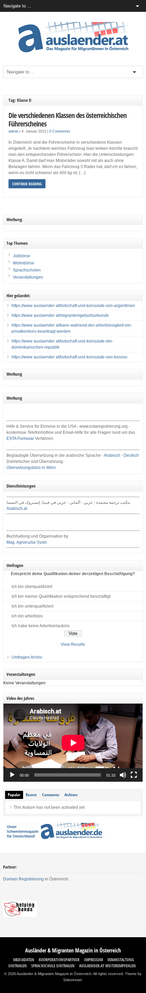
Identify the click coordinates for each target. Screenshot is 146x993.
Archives (71, 795)
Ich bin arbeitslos (27, 616)
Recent (31, 795)
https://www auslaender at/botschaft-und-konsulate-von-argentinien (73, 305)
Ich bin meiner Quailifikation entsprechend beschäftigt (61, 596)
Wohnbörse (23, 263)
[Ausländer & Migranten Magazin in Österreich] (73, 54)
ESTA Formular (20, 438)
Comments (50, 795)
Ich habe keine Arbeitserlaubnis (41, 625)
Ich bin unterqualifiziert (32, 606)
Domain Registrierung (23, 879)
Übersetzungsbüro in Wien (31, 467)
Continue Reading (27, 183)
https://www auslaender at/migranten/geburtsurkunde (60, 315)
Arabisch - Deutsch (121, 455)
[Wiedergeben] (12, 775)
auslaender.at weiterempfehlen (107, 966)
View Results (73, 644)
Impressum (93, 960)
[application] (73, 743)
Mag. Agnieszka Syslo (26, 542)
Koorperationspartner (59, 960)
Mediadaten (23, 960)
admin (13, 131)
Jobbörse (21, 256)
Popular (14, 795)
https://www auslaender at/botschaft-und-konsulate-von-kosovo (69, 357)
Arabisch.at (16, 508)
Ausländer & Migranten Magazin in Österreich (73, 950)
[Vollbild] (133, 775)
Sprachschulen (26, 270)
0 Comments (59, 131)
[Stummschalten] (123, 775)
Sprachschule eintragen (53, 966)
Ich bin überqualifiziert (32, 586)
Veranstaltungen (28, 277)
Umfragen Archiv (27, 657)
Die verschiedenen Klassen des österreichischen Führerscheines (67, 119)
